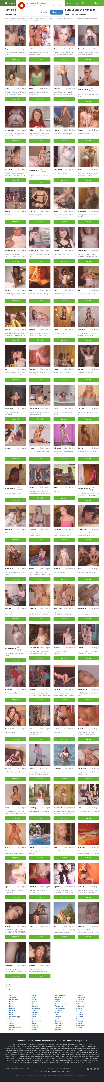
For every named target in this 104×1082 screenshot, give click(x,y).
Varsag (80, 1021)
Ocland (57, 1002)
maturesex (62, 1075)
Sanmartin (58, 1025)
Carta (11, 1012)
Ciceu (11, 1014)
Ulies (79, 1019)
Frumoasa (35, 1004)
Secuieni (81, 999)
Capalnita (12, 1010)
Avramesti (12, 997)
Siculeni (80, 1002)
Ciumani (12, 1019)
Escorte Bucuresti (64, 1069)
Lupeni (34, 1023)
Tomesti (80, 1010)
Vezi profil (15, 59)
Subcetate (81, 1006)
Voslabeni (81, 1025)
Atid (10, 995)
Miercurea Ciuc (60, 995)
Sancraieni (58, 1021)
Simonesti (81, 1004)
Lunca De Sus (36, 1021)
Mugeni (57, 999)
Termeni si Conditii (52, 1069)
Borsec (11, 1006)
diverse (18, 1075)
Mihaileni (58, 997)
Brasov (77, 3)
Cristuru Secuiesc (15, 1027)
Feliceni (34, 1002)
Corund (11, 1023)
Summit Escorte (16, 3)
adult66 (22, 1075)
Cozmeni (12, 1025)
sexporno (80, 1075)
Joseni (34, 1010)
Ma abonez (56, 12)
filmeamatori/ (48, 1075)
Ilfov (83, 3)
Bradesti (12, 1008)
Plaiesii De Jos (60, 1008)
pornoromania (69, 1075)
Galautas (35, 1006)
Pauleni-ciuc (59, 1006)
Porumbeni (58, 1010)
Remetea (58, 1017)
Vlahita (80, 1023)
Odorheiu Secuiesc (61, 1004)
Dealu (34, 997)
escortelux (41, 1075)
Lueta (34, 1017)
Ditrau (34, 999)
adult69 (27, 1075)
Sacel (57, 1019)
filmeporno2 (55, 1075)
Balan (11, 1002)
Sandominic (59, 1023)
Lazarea (35, 1012)
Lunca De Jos (36, 1019)
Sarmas (80, 995)
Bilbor (11, 1004)
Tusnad (80, 1017)
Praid (57, 1012)
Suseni (80, 1008)
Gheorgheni (36, 1008)
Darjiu (34, 995)
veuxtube (85, 1075)
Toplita (80, 1012)
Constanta (68, 3)
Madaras (35, 1025)
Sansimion (58, 1027)
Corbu (11, 1021)
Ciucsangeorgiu (14, 1017)
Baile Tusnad (13, 999)
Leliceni (34, 1014)
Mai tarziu (43, 12)
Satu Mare (81, 997)
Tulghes (80, 1014)
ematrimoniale (33, 1075)
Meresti (34, 1029)
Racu (56, 1014)
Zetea (80, 1027)
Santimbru (58, 1029)
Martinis (35, 1027)
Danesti (11, 1029)
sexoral (75, 1075)
